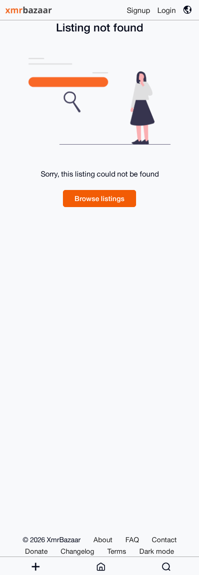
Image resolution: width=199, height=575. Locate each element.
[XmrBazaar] (29, 10)
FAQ (132, 540)
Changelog (77, 551)
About (102, 540)
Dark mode (156, 551)
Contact (164, 540)
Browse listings (99, 198)
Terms (116, 551)
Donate (36, 551)
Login (166, 10)
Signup (138, 10)
